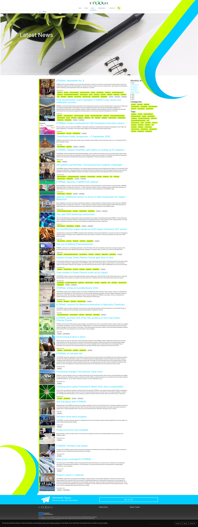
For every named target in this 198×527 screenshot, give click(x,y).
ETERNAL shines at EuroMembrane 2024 (77, 288)
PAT (58, 96)
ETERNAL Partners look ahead (71, 445)
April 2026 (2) (134, 89)
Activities (66, 92)
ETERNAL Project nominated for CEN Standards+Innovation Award (90, 123)
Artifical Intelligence (74, 92)
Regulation (59, 92)
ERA (148, 120)
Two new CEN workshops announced (75, 214)
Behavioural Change (84, 92)
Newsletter (123, 94)
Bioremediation (100, 92)
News (92, 8)
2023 (133, 97)
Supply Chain (60, 119)
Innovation (103, 94)
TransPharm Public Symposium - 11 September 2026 (83, 136)
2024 (133, 96)
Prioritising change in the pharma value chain (79, 371)
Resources (133, 108)
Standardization (95, 96)
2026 (133, 83)
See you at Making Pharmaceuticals (74, 244)
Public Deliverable (153, 106)
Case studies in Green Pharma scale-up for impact (82, 272)
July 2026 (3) (134, 86)
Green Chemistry (83, 94)
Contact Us (112, 8)
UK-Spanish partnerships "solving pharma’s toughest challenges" (89, 164)
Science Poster (149, 108)
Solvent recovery (86, 96)
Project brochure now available (72, 430)
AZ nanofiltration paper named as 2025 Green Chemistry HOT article (91, 229)
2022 (133, 99)
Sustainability (104, 96)
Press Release (66, 333)
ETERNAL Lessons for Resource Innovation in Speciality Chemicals (90, 304)
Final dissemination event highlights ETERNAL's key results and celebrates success (88, 101)
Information (96, 94)
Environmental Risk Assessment (71, 94)
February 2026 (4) (135, 92)
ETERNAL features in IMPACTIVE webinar (77, 182)
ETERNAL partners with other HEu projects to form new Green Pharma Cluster (88, 319)
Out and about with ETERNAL (71, 401)
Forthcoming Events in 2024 (70, 337)
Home (79, 8)
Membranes (116, 94)
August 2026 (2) (135, 84)
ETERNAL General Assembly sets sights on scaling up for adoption (90, 150)
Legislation (109, 94)
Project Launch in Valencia (70, 475)
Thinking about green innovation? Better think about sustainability (90, 386)
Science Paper (78, 96)
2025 (133, 94)
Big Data (93, 92)
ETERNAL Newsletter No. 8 (70, 80)
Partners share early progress (71, 416)
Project (86, 8)
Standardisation (83, 211)
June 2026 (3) (134, 87)
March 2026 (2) (134, 91)
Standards (77, 226)
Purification (63, 96)
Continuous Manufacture (117, 92)
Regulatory (70, 96)
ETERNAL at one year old (69, 353)
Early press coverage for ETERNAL (74, 459)
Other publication (135, 106)
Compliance (107, 92)
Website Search (119, 8)
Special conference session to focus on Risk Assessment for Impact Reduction (91, 198)
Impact (90, 94)
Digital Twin (59, 94)
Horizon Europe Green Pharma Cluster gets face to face (84, 257)
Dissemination (101, 8)
